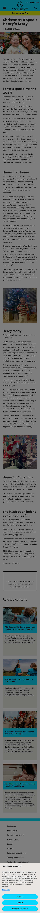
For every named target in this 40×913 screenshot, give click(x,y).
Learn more (6, 890)
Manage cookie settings (20, 908)
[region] (20, 888)
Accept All (20, 897)
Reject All (20, 902)
